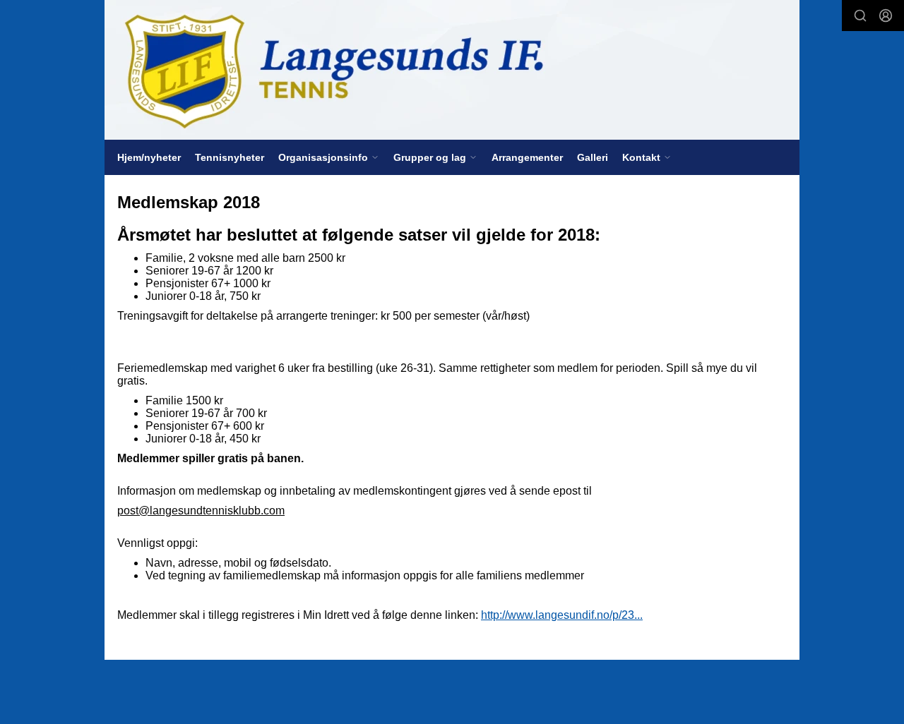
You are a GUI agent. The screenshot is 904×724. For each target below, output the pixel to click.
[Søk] (860, 15)
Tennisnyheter (229, 157)
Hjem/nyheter (149, 157)
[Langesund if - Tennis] (452, 70)
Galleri (592, 157)
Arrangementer (527, 157)
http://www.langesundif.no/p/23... (562, 615)
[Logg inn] (885, 15)
